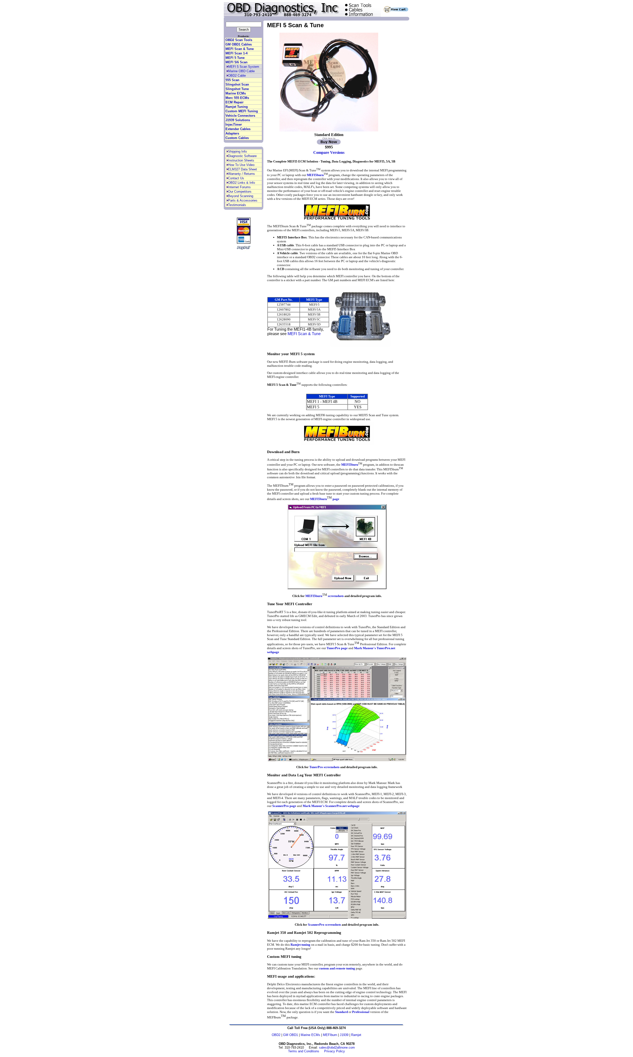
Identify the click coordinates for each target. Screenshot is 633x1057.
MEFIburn (330, 1035)
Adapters (232, 133)
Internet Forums (239, 187)
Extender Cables (238, 129)
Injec (234, 124)
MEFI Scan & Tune (240, 49)
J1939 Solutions (238, 120)
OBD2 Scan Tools (239, 40)
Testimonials (237, 205)
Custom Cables (237, 138)
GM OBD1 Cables (239, 44)
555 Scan (232, 80)
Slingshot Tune (237, 89)
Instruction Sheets (241, 160)
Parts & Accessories (242, 200)
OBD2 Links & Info (241, 182)
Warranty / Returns (241, 174)
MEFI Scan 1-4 (237, 53)
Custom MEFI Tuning (242, 111)
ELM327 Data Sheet (242, 169)
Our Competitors (239, 191)
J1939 (344, 1035)
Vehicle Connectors (240, 115)
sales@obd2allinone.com (337, 1047)
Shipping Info (237, 151)
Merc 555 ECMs (237, 98)
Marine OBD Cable (241, 71)
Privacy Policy (334, 1051)
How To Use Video (241, 165)
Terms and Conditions (303, 1051)
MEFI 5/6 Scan (237, 62)
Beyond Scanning (240, 196)
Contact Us (236, 178)
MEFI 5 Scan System (243, 67)
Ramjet (356, 1035)
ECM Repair (235, 102)
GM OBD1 (290, 1035)
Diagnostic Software (242, 156)
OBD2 (276, 1035)
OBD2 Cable (237, 75)
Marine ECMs (236, 93)
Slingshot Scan (237, 84)
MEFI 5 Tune (235, 58)
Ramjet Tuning (237, 107)
